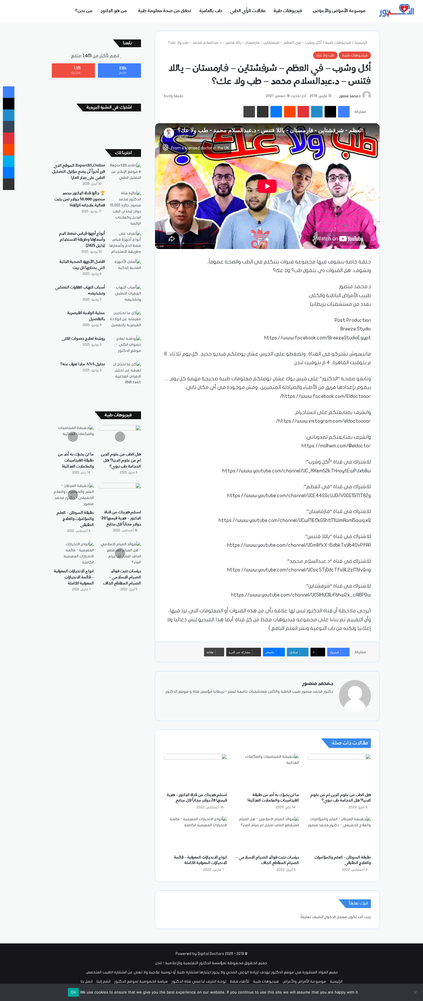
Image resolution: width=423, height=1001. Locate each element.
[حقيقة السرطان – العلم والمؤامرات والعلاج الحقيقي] (339, 834)
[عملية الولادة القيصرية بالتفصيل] (125, 321)
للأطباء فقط (239, 981)
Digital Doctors (211, 954)
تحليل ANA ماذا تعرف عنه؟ (82, 364)
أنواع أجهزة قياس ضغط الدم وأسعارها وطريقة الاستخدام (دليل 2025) (82, 239)
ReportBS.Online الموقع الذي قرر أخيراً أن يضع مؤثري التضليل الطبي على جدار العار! (78, 172)
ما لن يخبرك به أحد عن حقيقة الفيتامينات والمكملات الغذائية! (76, 460)
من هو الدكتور (114, 11)
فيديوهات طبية (288, 11)
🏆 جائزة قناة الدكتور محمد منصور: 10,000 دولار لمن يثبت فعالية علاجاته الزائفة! (79, 199)
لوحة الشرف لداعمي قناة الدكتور (199, 981)
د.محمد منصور (350, 96)
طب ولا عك (325, 55)
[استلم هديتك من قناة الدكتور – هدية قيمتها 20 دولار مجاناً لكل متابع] (195, 771)
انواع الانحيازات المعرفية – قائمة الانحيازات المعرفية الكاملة (74, 577)
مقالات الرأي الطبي (248, 11)
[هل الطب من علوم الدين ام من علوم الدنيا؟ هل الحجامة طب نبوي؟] (339, 771)
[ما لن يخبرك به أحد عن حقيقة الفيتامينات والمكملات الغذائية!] (267, 771)
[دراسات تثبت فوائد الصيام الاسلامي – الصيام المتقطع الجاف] (267, 834)
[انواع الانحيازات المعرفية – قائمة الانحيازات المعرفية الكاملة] (195, 834)
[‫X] (316, 701)
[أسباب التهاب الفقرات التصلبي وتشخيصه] (125, 295)
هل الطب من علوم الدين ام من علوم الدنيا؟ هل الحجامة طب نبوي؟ (121, 460)
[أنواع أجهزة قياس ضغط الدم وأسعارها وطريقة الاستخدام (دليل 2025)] (125, 243)
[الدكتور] (397, 11)
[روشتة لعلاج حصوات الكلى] (125, 346)
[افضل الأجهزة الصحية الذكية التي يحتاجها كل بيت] (125, 269)
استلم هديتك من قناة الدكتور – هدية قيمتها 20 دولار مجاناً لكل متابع (121, 518)
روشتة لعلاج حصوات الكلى (83, 339)
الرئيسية (361, 43)
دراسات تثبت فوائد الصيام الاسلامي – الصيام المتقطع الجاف (122, 577)
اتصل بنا (87, 981)
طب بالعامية (210, 11)
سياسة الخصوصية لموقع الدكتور (141, 981)
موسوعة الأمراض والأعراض (339, 11)
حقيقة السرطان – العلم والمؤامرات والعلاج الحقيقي (75, 519)
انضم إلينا (103, 981)
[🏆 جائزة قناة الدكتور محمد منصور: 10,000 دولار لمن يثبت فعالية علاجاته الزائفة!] (125, 208)
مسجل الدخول (335, 917)
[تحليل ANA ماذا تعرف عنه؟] (125, 373)
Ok (73, 992)
